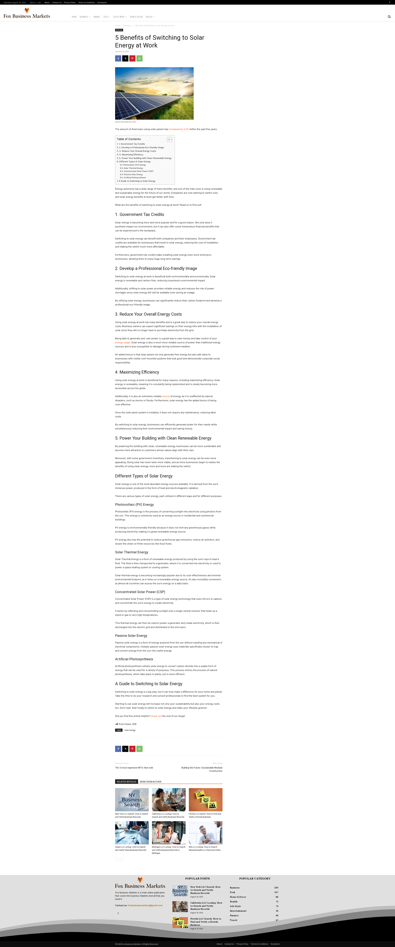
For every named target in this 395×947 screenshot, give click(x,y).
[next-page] (122, 859)
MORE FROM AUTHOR (150, 782)
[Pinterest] (132, 58)
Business (127, 25)
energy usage (122, 342)
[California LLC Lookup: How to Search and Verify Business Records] (169, 799)
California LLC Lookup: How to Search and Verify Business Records (206, 905)
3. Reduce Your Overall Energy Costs (137, 151)
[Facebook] (389, 2)
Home (118, 25)
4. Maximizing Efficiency (131, 154)
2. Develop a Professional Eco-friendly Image (141, 147)
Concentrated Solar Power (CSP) (138, 171)
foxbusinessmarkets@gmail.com (145, 905)
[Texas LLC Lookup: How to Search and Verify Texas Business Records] (132, 832)
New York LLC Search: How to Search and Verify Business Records (205, 889)
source (166, 396)
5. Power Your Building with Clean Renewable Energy (145, 158)
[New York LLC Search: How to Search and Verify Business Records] (132, 799)
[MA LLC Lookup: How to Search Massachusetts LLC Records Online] (205, 832)
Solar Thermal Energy (133, 168)
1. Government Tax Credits (132, 144)
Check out (156, 716)
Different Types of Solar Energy (135, 161)
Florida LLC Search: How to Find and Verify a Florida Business (205, 921)
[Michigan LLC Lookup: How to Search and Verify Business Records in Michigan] (169, 832)
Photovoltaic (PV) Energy (134, 165)
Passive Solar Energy (133, 174)
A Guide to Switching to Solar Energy (137, 181)
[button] (389, 16)
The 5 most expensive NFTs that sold (134, 767)
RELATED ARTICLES (126, 782)
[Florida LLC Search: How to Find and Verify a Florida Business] (205, 799)
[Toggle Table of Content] (168, 139)
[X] (125, 58)
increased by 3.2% (179, 129)
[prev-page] (117, 859)
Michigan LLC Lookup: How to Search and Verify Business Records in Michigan (168, 850)
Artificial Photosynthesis (135, 177)
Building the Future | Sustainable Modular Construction (201, 769)
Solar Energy (130, 730)
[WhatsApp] (139, 58)
